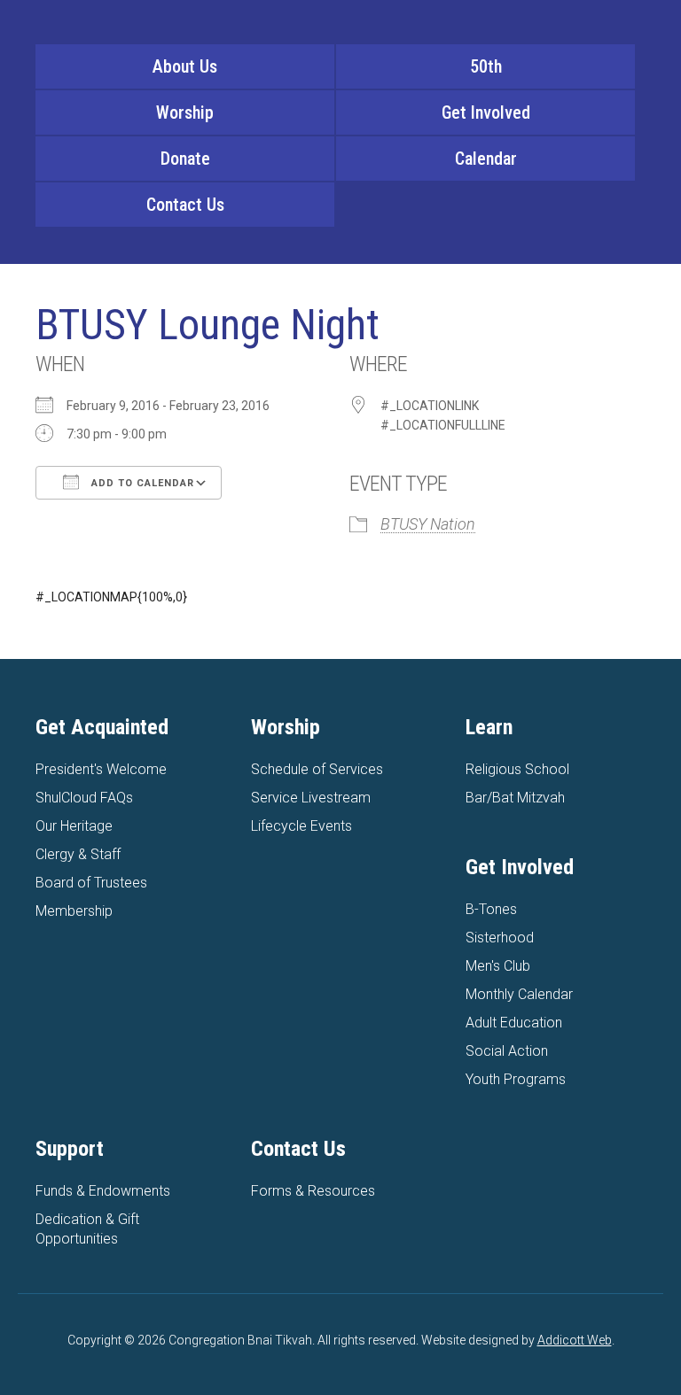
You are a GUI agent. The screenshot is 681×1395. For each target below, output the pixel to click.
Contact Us (185, 204)
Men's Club (498, 965)
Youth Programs (516, 1079)
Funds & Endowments (102, 1190)
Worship (185, 112)
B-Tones (491, 909)
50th (486, 66)
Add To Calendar (141, 483)
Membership (74, 911)
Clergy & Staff (78, 854)
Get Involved (486, 112)
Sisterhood (500, 937)
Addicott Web (574, 1340)
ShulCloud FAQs (84, 797)
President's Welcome (101, 769)
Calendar (486, 158)
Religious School (517, 769)
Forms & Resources (313, 1190)
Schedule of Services (317, 769)
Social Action (507, 1050)
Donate (185, 158)
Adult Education (514, 1022)
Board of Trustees (91, 882)
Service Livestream (311, 797)
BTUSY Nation (427, 524)
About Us (185, 66)
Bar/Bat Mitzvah (515, 797)
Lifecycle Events (301, 826)
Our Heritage (74, 826)
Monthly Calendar (519, 994)
